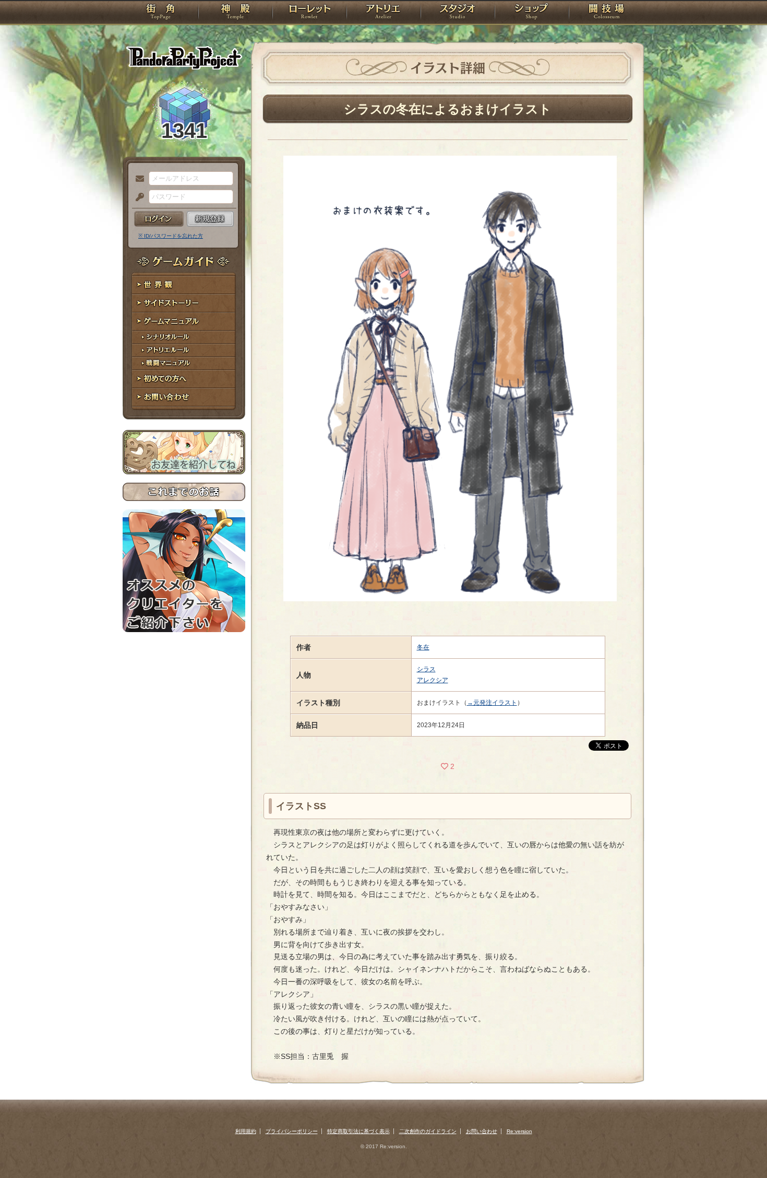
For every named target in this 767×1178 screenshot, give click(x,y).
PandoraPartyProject (184, 57)
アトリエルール (184, 350)
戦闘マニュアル (184, 363)
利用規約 (245, 1131)
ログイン (159, 219)
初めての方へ (184, 379)
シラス (426, 669)
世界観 (184, 285)
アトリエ (383, 13)
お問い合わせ (184, 397)
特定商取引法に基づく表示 (358, 1131)
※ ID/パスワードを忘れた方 (170, 236)
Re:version (519, 1131)
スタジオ (458, 13)
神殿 (235, 13)
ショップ (532, 13)
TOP (160, 13)
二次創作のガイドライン (428, 1131)
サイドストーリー (184, 303)
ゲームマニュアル (184, 321)
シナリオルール (184, 337)
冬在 (423, 647)
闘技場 (606, 13)
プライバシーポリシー (292, 1131)
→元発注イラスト (492, 702)
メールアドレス (137, 179)
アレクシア (432, 680)
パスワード (137, 197)
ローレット (309, 13)
